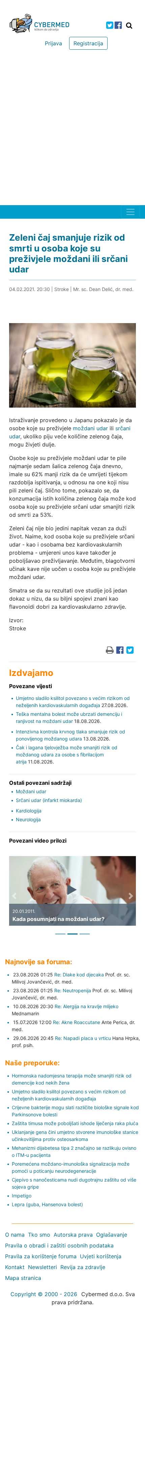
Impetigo (21, 1195)
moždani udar (90, 428)
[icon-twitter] (110, 25)
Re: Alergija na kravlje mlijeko (86, 1006)
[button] (14, 896)
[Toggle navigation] (130, 212)
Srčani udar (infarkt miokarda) (49, 800)
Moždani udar (31, 791)
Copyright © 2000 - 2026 (43, 1294)
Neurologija (28, 819)
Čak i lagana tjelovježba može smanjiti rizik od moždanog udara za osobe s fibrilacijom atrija (66, 754)
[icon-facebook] (118, 25)
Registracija (88, 43)
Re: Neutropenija (72, 990)
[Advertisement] (72, 129)
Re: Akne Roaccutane (76, 1022)
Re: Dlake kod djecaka (79, 974)
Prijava (53, 43)
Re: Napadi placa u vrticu (83, 1038)
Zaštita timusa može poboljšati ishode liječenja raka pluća (75, 1123)
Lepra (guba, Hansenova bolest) (47, 1204)
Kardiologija (28, 811)
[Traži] (129, 25)
